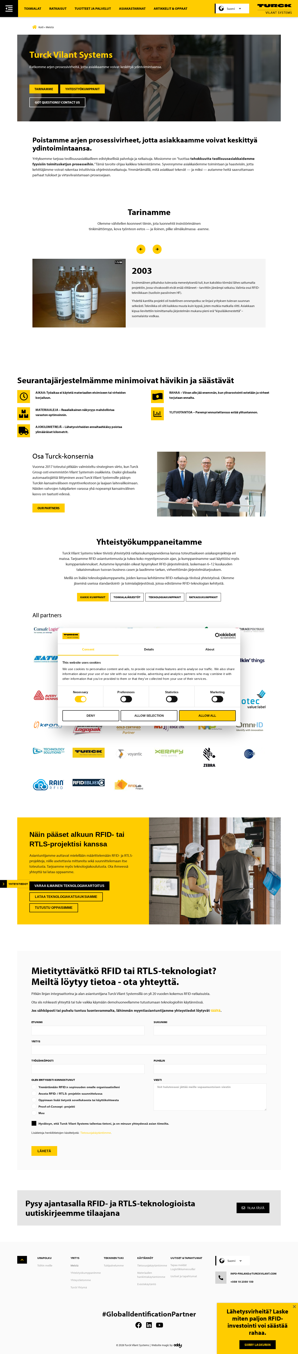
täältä (216, 1010)
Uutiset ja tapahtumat (183, 1276)
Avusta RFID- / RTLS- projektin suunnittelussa (70, 1093)
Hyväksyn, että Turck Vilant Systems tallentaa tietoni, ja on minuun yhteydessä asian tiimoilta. (104, 1123)
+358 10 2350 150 (241, 1281)
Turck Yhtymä (79, 1287)
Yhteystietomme (81, 1280)
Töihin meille (44, 1265)
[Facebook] (138, 1325)
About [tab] (209, 649)
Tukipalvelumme (114, 1265)
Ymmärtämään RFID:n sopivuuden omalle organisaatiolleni (79, 1087)
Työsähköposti (42, 1060)
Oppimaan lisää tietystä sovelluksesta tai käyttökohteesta (79, 1100)
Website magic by (162, 1345)
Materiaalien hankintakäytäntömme (151, 1275)
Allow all (207, 715)
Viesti (158, 1080)
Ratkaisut (57, 8)
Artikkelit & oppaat (170, 8)
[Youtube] (159, 1325)
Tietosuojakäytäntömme (95, 1132)
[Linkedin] (149, 1325)
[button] (140, 249)
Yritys (35, 1041)
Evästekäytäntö (146, 1284)
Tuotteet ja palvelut (93, 8)
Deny (91, 715)
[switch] (126, 699)
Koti (41, 27)
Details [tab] (149, 649)
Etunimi (37, 1022)
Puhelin (159, 1060)
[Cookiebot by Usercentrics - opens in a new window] (218, 636)
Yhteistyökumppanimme (86, 1273)
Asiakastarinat (132, 8)
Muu (42, 1113)
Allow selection (149, 715)
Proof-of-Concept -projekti (57, 1106)
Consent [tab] (88, 649)
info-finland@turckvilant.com (253, 1273)
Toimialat (32, 8)
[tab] (93, 597)
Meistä (74, 1265)
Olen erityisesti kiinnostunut (53, 1080)
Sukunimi (160, 1022)
